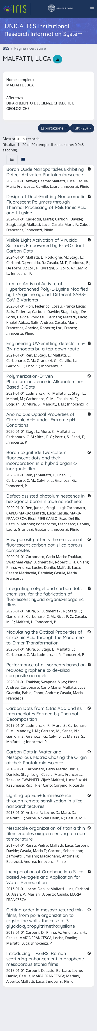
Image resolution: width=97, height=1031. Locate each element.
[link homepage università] (60, 9)
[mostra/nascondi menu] (92, 9)
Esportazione (52, 128)
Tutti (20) (81, 128)
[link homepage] (16, 9)
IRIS (6, 48)
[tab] (12, 159)
